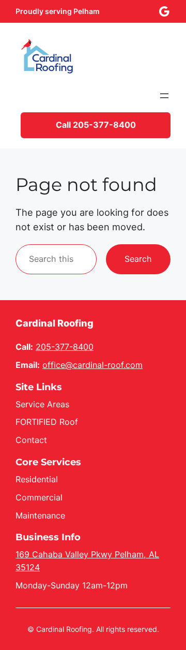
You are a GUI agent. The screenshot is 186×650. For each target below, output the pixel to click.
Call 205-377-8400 (96, 125)
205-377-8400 (65, 347)
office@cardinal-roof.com (92, 365)
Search (138, 259)
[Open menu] (164, 96)
